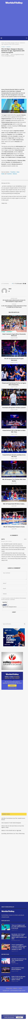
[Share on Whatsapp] (22, 283)
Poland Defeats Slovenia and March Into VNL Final (14, 455)
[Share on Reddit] (20, 283)
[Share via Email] (25, 283)
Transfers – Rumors (12, 173)
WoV (7, 54)
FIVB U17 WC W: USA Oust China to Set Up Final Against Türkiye (18, 978)
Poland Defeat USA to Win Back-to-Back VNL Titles (14, 431)
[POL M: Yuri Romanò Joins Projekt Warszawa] (14, 348)
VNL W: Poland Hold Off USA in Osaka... (14, 504)
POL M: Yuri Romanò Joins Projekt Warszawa (14, 359)
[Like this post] (13, 283)
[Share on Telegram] (23, 283)
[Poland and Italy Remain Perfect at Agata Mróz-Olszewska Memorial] (14, 372)
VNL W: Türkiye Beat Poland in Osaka (14, 527)
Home (2, 42)
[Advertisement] (14, 20)
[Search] (26, 38)
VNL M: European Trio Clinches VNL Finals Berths (14, 480)
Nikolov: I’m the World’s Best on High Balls (11, 830)
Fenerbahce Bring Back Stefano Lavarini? (14, 407)
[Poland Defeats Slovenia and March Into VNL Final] (14, 444)
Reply (25, 539)
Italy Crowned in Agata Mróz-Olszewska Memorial (14, 334)
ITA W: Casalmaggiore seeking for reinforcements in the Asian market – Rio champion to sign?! (18, 947)
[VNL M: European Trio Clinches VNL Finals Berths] (14, 469)
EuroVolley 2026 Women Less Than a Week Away (12, 833)
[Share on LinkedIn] (19, 283)
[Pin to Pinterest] (17, 283)
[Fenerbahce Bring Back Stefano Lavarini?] (14, 397)
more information (11, 1017)
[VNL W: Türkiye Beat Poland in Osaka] (14, 516)
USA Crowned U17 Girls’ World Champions (11, 822)
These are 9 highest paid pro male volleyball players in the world (18, 926)
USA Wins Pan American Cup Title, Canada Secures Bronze (18, 960)
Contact (20, 988)
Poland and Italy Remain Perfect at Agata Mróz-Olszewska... (14, 383)
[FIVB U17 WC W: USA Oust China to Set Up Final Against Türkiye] (5, 979)
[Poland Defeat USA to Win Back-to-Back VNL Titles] (14, 420)
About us (15, 988)
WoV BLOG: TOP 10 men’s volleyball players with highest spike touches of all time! (18, 936)
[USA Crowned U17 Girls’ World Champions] (5, 970)
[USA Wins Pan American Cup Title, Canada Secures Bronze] (5, 961)
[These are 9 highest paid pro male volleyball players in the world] (5, 927)
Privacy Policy (9, 988)
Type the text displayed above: (9, 606)
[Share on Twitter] (16, 283)
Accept (19, 1017)
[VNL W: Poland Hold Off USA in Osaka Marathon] (14, 493)
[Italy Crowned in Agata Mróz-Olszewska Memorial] (14, 323)
